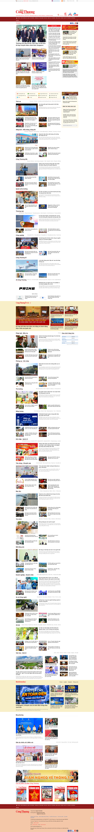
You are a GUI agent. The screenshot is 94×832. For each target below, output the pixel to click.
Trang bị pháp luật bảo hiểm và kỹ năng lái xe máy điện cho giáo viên (31, 648)
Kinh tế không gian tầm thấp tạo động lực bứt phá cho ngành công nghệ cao (31, 620)
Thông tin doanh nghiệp (57, 574)
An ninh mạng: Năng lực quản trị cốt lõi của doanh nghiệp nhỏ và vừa (54, 614)
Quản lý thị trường (22, 188)
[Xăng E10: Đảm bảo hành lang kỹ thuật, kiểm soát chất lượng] (43, 155)
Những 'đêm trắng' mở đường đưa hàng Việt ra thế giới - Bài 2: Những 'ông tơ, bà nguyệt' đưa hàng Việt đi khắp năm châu (49, 445)
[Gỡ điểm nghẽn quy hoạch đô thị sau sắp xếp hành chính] (43, 565)
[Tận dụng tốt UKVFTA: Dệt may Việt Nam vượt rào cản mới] (43, 458)
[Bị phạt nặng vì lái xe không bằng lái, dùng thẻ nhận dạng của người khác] (43, 509)
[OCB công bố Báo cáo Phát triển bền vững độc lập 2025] (20, 542)
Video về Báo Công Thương (44, 816)
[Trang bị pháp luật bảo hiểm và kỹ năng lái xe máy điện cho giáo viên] (20, 648)
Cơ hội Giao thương (49, 15)
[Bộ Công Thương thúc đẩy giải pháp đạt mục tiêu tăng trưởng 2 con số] (20, 184)
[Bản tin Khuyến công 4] (47, 793)
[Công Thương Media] (23, 303)
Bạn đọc (17, 20)
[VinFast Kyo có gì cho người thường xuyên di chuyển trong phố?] (27, 605)
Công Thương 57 (21, 257)
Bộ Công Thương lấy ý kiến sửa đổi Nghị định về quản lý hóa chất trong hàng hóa (31, 252)
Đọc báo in (27, 15)
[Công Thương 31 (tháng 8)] (21, 793)
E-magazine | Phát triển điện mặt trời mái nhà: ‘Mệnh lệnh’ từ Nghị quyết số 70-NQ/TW (54, 384)
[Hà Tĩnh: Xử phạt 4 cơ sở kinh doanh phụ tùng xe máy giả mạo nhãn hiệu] (27, 197)
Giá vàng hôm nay (21, 93)
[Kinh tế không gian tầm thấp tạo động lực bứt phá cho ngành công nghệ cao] (20, 620)
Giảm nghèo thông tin (34, 15)
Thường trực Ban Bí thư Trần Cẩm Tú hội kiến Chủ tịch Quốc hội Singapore (57, 315)
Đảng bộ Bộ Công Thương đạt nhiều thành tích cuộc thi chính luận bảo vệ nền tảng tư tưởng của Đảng (70, 71)
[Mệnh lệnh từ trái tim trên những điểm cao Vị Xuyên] (27, 369)
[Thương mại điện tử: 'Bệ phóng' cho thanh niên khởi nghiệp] (20, 275)
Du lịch (55, 652)
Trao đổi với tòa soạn (53, 816)
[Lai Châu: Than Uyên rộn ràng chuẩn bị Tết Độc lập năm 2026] (51, 659)
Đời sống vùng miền (75, 742)
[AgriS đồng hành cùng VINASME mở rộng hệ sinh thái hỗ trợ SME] (43, 593)
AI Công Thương (21, 279)
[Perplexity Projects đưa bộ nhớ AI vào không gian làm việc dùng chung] (20, 297)
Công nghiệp (20, 235)
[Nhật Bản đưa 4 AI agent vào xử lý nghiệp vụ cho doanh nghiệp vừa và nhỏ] (27, 288)
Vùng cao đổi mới (64, 742)
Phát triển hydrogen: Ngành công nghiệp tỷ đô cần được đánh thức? (53, 66)
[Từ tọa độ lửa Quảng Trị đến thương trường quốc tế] (43, 379)
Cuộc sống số (45, 596)
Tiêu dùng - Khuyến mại (23, 463)
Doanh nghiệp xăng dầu (44, 131)
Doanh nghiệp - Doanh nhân (25, 574)
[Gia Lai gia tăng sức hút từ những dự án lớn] (43, 537)
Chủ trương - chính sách (57, 131)
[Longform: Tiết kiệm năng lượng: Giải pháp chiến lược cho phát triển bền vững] (20, 434)
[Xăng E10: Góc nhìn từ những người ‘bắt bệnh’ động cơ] (43, 149)
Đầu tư (50, 518)
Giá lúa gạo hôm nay (22, 95)
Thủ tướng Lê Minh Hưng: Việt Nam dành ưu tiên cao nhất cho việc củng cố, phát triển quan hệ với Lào (70, 121)
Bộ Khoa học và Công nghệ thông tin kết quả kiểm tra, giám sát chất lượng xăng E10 (31, 148)
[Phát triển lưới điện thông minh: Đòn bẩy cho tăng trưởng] (43, 275)
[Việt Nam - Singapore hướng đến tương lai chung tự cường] (39, 66)
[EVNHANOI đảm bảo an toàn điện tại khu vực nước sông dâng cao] (20, 429)
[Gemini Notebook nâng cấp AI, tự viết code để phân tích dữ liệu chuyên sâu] (43, 297)
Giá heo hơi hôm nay (54, 93)
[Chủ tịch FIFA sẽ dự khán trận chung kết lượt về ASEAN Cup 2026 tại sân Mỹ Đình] (64, 657)
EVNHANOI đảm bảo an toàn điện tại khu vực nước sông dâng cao (53, 51)
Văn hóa (61, 652)
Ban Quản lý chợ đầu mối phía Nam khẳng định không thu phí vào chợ (31, 514)
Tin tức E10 (26, 131)
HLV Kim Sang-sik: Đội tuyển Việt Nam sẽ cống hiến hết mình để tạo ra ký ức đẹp (51, 675)
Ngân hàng (40, 518)
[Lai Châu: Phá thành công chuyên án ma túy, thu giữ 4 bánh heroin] (20, 356)
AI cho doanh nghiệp (35, 279)
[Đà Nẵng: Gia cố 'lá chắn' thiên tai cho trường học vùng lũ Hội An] (20, 643)
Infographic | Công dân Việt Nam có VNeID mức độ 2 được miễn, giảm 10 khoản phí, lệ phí (56, 706)
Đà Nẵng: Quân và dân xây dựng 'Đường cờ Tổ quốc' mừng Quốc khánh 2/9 (69, 115)
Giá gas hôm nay (54, 97)
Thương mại (20, 211)
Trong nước (31, 101)
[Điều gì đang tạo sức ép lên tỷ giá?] (27, 527)
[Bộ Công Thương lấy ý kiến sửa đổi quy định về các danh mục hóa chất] (43, 253)
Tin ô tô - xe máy (58, 596)
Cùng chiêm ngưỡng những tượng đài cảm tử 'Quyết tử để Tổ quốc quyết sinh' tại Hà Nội (71, 706)
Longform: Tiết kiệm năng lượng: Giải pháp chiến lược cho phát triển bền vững (31, 434)
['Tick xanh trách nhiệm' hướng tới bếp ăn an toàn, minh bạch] (27, 471)
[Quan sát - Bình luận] (70, 93)
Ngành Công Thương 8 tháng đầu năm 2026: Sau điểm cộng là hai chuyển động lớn (23, 58)
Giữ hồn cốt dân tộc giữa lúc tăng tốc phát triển (73, 66)
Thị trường (19, 388)
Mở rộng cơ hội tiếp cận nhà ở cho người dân (49, 549)
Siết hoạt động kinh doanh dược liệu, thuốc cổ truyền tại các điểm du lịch (54, 514)
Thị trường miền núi (58, 388)
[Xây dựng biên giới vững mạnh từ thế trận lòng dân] (27, 110)
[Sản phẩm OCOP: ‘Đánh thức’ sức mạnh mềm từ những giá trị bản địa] (27, 397)
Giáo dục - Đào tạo (25, 624)
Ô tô (19, 97)
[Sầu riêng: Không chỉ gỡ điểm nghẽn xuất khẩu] (20, 179)
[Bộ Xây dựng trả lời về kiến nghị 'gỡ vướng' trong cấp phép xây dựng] (20, 509)
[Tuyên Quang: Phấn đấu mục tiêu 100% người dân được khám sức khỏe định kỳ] (51, 733)
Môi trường (35, 624)
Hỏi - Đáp (69, 742)
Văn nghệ (76, 652)
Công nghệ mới (39, 596)
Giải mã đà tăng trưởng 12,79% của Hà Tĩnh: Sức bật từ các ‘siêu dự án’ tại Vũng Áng (54, 183)
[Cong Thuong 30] (59, 793)
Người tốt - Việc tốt (50, 161)
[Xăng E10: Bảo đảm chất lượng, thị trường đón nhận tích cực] (27, 139)
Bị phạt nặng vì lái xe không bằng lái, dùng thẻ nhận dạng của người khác (54, 508)
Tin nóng (59, 332)
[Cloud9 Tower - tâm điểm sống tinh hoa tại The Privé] (43, 570)
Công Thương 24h (21, 159)
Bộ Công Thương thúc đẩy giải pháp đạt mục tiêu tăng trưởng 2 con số (31, 183)
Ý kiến (45, 161)
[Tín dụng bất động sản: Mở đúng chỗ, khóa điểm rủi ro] (20, 565)
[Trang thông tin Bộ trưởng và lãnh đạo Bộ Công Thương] (70, 48)
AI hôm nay (29, 279)
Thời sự (18, 101)
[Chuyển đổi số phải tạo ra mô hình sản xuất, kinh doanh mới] (43, 620)
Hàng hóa (48, 388)
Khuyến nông (31, 624)
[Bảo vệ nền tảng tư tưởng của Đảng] (70, 62)
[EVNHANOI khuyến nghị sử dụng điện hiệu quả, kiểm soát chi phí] (27, 419)
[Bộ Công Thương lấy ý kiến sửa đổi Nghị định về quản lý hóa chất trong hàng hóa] (20, 253)
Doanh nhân (50, 574)
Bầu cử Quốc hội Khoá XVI (56, 101)
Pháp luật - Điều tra (22, 333)
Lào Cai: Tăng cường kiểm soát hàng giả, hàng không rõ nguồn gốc (31, 206)
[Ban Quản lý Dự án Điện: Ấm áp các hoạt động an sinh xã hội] (20, 593)
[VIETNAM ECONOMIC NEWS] (34, 793)
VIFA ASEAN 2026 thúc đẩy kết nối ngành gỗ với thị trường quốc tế (54, 59)
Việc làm (59, 624)
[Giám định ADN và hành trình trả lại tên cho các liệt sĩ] (20, 379)
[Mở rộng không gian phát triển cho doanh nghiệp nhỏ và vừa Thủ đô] (29, 725)
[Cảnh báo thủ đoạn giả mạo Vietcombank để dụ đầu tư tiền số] (20, 537)
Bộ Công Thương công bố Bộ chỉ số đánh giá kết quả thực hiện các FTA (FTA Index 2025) (56, 327)
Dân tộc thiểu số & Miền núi (24, 742)
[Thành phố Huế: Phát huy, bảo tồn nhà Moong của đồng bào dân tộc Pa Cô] (29, 753)
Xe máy (30, 97)
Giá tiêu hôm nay (32, 93)
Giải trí (58, 652)
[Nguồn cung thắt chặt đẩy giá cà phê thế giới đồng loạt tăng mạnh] (43, 407)
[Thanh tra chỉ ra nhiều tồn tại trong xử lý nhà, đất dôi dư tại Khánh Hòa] (27, 499)
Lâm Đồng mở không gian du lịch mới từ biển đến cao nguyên (73, 662)
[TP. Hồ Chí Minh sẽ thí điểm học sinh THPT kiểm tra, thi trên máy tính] (43, 648)
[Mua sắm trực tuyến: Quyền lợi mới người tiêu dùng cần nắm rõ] (43, 481)
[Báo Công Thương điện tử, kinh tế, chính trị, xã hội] (25, 11)
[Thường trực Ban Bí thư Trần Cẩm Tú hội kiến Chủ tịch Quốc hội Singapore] (57, 310)
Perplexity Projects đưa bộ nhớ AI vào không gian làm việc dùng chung (31, 297)
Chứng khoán (45, 518)
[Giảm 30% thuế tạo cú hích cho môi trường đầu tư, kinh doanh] (43, 542)
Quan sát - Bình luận (30, 161)
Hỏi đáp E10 (31, 131)
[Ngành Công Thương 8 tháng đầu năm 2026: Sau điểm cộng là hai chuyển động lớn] (23, 53)
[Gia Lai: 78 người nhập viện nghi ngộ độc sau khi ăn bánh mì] (43, 643)
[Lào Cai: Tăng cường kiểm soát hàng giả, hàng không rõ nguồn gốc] (20, 206)
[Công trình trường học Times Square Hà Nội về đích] (20, 570)
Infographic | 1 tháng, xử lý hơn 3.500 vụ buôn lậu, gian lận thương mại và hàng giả (54, 206)
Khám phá (49, 596)
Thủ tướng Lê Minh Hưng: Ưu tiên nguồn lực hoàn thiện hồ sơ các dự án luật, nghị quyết (71, 327)
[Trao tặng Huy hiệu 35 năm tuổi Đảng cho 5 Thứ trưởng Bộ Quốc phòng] (43, 125)
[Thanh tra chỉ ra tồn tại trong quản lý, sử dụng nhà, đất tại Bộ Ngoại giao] (43, 351)
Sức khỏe (55, 624)
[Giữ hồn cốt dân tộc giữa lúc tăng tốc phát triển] (66, 66)
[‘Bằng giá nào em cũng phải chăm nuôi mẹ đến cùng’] (20, 384)
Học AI (53, 279)
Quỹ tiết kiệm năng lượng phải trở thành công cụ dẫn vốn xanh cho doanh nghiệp (54, 178)
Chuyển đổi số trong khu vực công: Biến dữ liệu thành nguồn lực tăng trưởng (69, 38)
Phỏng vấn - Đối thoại (57, 161)
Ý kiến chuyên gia (36, 131)
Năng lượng (19, 411)
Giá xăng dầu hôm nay (33, 95)
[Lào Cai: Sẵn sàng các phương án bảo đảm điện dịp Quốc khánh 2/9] (43, 434)
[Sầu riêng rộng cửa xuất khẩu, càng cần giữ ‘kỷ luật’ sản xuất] (66, 97)
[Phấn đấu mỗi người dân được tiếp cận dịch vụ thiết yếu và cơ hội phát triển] (23, 66)
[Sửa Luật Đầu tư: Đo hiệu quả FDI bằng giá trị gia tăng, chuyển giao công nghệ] (66, 32)
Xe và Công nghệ (21, 597)
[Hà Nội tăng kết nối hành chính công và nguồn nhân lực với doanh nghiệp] (27, 243)
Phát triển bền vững (50, 624)
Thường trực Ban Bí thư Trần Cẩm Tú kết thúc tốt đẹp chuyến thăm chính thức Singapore (31, 44)
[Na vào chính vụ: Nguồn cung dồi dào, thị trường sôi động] (20, 407)
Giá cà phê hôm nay (43, 95)
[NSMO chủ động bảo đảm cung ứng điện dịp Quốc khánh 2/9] (43, 429)
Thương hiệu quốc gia (20, 15)
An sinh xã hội (58, 742)
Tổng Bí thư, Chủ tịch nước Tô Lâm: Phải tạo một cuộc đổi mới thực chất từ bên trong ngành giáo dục (23, 86)
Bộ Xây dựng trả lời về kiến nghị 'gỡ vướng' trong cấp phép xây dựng (31, 508)
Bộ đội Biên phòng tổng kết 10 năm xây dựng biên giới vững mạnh (54, 70)
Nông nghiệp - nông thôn (42, 624)
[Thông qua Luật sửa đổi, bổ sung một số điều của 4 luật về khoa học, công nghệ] (20, 615)
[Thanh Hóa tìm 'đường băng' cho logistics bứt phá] (20, 231)
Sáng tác (72, 652)
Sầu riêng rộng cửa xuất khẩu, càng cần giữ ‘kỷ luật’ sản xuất (73, 97)
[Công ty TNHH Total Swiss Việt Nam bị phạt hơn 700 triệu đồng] (20, 481)
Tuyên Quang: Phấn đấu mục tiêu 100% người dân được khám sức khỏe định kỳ (51, 738)
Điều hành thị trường (39, 388)
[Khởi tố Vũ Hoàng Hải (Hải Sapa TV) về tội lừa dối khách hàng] (27, 341)
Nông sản (52, 388)
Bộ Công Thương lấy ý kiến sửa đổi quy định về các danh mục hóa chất (54, 252)
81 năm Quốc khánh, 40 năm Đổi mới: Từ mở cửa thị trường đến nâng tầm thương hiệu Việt (54, 47)
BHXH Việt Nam (58, 518)
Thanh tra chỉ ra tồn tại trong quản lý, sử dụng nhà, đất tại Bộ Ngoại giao (54, 350)
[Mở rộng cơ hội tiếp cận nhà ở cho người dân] (27, 555)
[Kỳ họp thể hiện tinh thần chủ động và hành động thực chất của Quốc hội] (32, 315)
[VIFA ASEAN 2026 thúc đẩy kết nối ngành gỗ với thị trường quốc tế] (43, 231)
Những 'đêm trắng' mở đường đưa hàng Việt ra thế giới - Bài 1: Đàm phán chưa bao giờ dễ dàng (31, 458)
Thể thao (65, 652)
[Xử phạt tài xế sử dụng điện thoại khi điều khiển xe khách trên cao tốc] (43, 356)
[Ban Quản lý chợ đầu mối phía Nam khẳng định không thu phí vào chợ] (20, 514)
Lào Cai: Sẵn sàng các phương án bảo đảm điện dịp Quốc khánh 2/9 (54, 434)
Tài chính (19, 519)
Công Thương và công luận (39, 161)
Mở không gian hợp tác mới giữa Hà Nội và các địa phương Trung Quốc (54, 55)
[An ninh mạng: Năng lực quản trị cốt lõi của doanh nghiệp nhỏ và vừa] (43, 615)
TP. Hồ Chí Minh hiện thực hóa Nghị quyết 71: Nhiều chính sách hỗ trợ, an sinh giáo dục (69, 42)
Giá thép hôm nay (54, 95)
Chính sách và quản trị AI (43, 279)
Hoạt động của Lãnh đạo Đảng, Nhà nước (44, 101)
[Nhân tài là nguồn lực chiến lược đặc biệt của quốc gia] (71, 310)
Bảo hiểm (53, 518)
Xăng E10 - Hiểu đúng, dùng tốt (26, 129)
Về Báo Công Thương (34, 816)
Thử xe (53, 596)
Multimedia (50, 131)
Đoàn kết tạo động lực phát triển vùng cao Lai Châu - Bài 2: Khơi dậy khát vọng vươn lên (51, 754)
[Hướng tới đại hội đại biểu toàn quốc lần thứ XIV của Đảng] (70, 27)
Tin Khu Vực (61, 15)
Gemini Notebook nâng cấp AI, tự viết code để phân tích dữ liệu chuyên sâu (54, 297)
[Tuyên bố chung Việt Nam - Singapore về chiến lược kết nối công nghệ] (39, 53)
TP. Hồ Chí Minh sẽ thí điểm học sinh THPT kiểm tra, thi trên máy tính (54, 648)
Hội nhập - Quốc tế (22, 439)
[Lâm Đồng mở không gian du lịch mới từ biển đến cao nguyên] (64, 663)
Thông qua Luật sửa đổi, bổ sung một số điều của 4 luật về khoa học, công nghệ (31, 614)
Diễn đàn (35, 101)
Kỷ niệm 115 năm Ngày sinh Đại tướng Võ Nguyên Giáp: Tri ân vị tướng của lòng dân (54, 43)
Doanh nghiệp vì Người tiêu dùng (42, 574)
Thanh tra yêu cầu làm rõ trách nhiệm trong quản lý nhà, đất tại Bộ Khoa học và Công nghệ (31, 350)
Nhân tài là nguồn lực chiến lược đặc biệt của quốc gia (71, 315)
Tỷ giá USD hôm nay (43, 93)
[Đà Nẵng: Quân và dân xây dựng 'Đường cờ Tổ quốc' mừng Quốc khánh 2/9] (51, 721)
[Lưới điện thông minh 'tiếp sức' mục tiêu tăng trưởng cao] (27, 266)
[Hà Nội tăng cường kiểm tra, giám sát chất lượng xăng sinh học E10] (20, 155)
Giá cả (44, 388)
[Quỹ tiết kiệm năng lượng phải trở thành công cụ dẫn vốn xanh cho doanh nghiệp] (43, 179)
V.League (68, 652)
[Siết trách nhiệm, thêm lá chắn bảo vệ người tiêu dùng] (20, 486)
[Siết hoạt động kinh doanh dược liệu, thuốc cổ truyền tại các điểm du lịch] (43, 514)
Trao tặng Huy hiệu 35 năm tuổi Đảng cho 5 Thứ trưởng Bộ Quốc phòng (54, 124)
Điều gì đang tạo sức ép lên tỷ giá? (47, 521)
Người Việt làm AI (58, 279)
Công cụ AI (49, 279)
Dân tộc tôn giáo (41, 15)
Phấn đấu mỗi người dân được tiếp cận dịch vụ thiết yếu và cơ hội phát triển (22, 72)
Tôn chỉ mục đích (60, 816)
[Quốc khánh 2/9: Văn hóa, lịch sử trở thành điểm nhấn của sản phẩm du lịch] (64, 668)
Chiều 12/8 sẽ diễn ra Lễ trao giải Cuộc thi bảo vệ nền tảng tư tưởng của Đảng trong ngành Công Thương (70, 75)
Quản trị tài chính (43, 97)
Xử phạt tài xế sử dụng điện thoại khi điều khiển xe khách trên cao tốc (54, 356)
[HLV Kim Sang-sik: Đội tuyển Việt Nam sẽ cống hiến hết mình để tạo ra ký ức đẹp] (51, 670)
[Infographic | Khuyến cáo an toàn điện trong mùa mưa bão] (32, 694)
